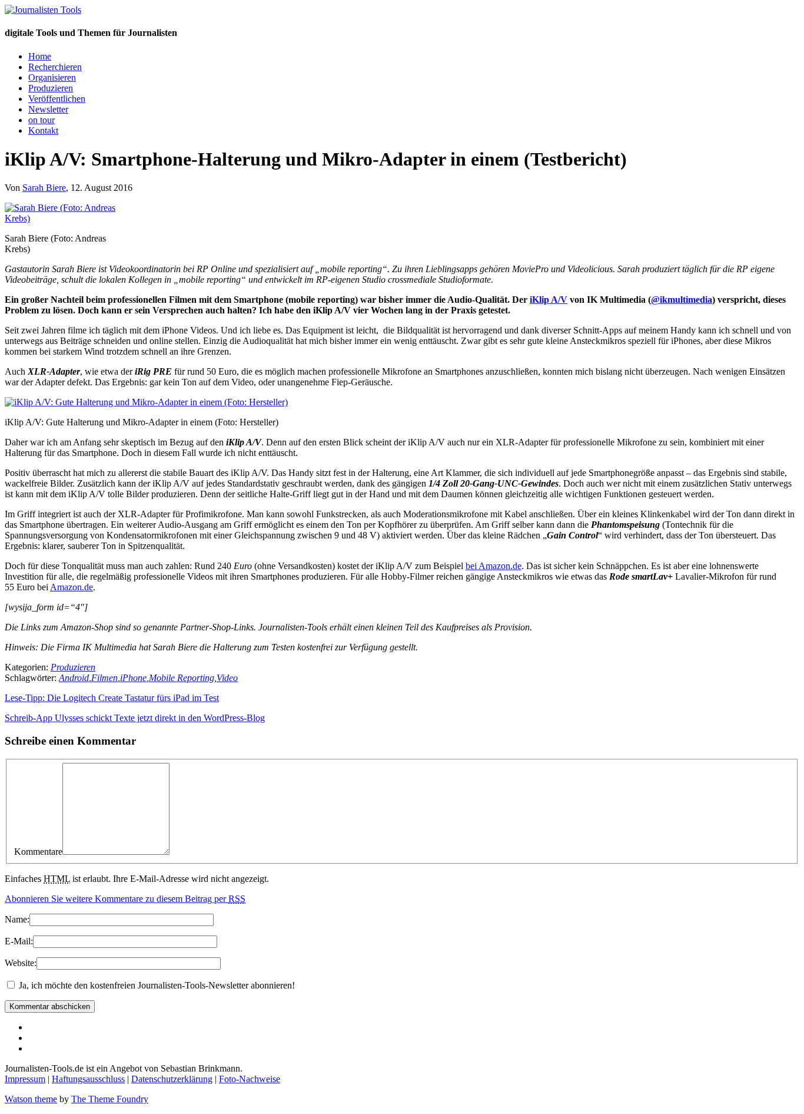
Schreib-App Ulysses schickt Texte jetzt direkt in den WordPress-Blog (135, 718)
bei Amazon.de (493, 566)
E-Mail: (19, 941)
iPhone (133, 678)
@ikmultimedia (681, 300)
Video (227, 678)
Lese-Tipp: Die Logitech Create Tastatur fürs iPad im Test (112, 698)
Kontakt (43, 130)
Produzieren (50, 88)
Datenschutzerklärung (171, 1079)
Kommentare (38, 852)
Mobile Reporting (181, 678)
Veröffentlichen (56, 99)
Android (74, 678)
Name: (17, 919)
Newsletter (48, 109)
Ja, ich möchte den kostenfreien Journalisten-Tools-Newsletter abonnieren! (155, 985)
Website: (20, 963)
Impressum (25, 1079)
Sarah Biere (44, 188)
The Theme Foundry (109, 1099)
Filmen (104, 678)
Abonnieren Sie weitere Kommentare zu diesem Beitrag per (125, 899)
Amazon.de (71, 587)
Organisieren (52, 77)
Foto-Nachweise (249, 1079)
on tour (41, 120)
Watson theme (31, 1099)
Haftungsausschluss (88, 1079)
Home (39, 56)
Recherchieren (55, 67)
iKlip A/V (548, 300)
